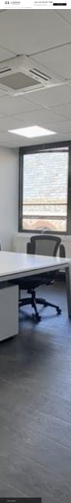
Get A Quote (60, 4)
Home (6, 7)
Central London (11, 7)
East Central (17, 7)
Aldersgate (22, 7)
